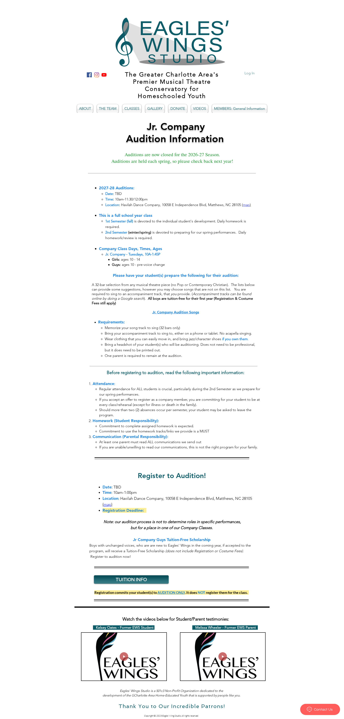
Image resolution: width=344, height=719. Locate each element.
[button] (161, 676)
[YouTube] (104, 74)
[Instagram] (96, 74)
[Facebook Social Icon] (89, 74)
